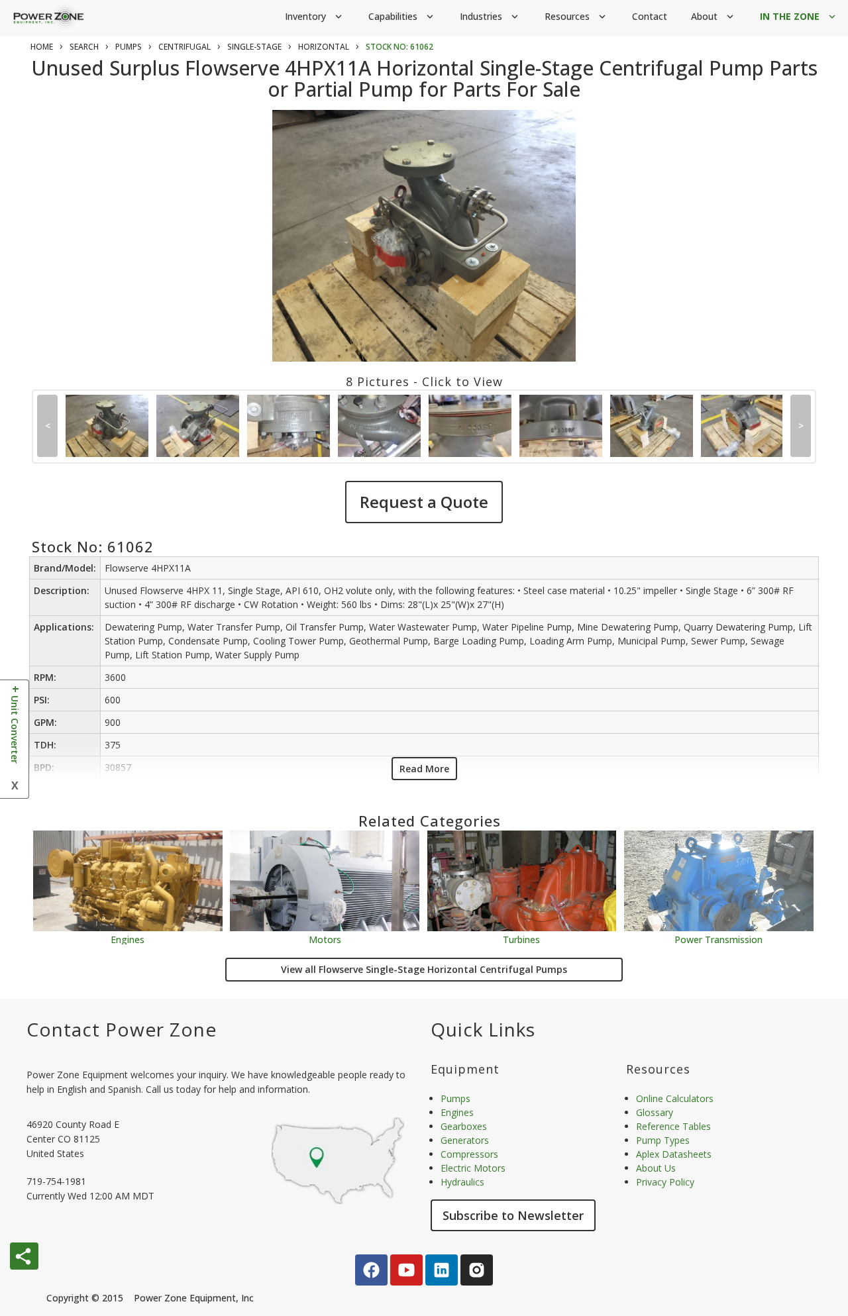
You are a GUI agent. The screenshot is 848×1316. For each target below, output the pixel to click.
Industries (490, 16)
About (713, 16)
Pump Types (663, 1140)
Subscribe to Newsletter (513, 1215)
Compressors (469, 1154)
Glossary (654, 1112)
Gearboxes (464, 1126)
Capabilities (402, 16)
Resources (576, 16)
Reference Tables (673, 1126)
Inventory (314, 16)
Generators (465, 1140)
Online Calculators (675, 1098)
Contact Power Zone (121, 1029)
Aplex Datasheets (674, 1154)
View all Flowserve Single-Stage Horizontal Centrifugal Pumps (424, 969)
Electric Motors (473, 1168)
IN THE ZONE (799, 16)
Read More (424, 768)
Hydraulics (462, 1182)
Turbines (521, 938)
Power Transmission (718, 938)
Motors (325, 938)
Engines (127, 938)
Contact (649, 16)
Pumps (455, 1098)
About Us (656, 1168)
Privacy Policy (665, 1182)
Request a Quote (424, 502)
